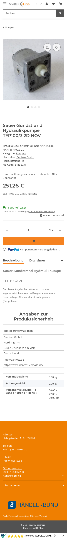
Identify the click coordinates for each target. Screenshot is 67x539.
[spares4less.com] (19, 4)
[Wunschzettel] (53, 3)
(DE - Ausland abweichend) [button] (41, 211)
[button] (47, 3)
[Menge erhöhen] (60, 230)
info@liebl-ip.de (12, 460)
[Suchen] (60, 13)
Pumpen (21, 153)
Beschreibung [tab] (13, 260)
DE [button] (36, 4)
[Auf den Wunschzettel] (57, 47)
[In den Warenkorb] (6, 37)
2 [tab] (32, 107)
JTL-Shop (39, 528)
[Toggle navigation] (4, 2)
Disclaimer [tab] (37, 260)
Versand (32, 193)
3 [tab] (35, 107)
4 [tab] (39, 107)
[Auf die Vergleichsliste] (47, 47)
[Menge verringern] (7, 230)
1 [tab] (28, 107)
